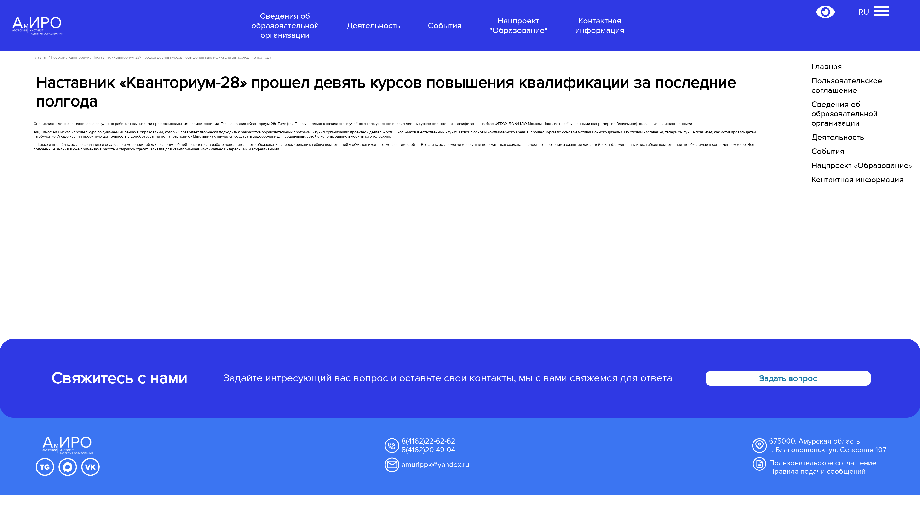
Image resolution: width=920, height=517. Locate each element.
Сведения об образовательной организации (285, 25)
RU (863, 12)
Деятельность (373, 26)
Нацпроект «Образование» (861, 165)
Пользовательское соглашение (846, 85)
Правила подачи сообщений (817, 471)
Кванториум (79, 57)
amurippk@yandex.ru (435, 464)
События (445, 26)
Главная (41, 57)
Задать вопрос (788, 378)
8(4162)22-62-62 (428, 441)
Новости (58, 57)
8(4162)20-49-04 (428, 449)
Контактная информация (599, 25)
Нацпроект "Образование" (518, 25)
